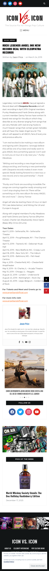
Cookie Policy (9, 562)
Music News (9, 40)
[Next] (46, 370)
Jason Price (18, 57)
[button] (24, 30)
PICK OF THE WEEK (24, 459)
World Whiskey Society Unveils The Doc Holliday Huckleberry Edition (23, 494)
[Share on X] (46, 279)
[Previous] (3, 370)
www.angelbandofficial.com (15, 292)
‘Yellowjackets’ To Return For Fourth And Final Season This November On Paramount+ (24, 393)
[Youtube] (26, 342)
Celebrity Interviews (21, 548)
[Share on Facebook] (46, 285)
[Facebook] (19, 342)
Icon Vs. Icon (24, 541)
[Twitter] (23, 342)
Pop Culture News (38, 548)
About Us (8, 548)
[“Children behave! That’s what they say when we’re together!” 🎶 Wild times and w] (30, 523)
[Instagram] (29, 342)
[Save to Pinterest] (46, 291)
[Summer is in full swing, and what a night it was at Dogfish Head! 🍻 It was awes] (18, 523)
